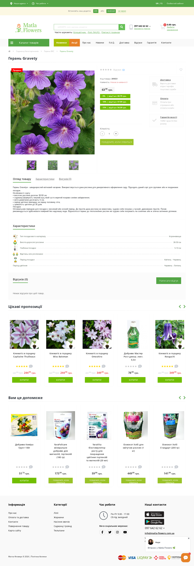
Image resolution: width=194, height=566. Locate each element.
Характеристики (45, 179)
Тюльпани (59, 530)
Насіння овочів (62, 521)
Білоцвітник (79, 32)
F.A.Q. (112, 42)
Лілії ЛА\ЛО (94, 32)
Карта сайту (14, 530)
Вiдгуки (138, 42)
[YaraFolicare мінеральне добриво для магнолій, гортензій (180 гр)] (60, 425)
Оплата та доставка (18, 517)
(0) (123, 69)
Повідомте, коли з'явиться (117, 142)
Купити (24, 379)
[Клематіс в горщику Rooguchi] (169, 334)
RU (161, 3)
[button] (19, 3)
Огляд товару (22, 179)
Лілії (56, 513)
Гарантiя (151, 42)
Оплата (164, 98)
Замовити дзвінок (142, 28)
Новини (100, 42)
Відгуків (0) (65, 179)
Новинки (61, 42)
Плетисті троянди (110, 32)
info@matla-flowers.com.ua (159, 533)
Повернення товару (18, 526)
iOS (95, 11)
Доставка (124, 42)
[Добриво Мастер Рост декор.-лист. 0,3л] (133, 334)
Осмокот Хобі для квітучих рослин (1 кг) (133, 447)
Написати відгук (168, 280)
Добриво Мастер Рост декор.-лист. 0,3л (133, 356)
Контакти (166, 42)
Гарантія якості (168, 117)
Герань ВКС (49, 51)
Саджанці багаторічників (27, 51)
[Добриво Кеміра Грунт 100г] (24, 425)
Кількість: (105, 128)
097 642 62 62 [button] (153, 528)
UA (157, 3)
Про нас (86, 42)
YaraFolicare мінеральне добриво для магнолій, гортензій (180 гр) (61, 451)
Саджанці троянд (63, 526)
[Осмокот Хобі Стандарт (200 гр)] (169, 425)
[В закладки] (36, 317)
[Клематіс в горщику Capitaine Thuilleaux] (24, 334)
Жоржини (59, 517)
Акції (74, 42)
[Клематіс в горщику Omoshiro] (97, 334)
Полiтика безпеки (39, 556)
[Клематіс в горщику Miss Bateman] (60, 334)
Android (111, 11)
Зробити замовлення (172, 28)
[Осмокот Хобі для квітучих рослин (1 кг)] (133, 425)
